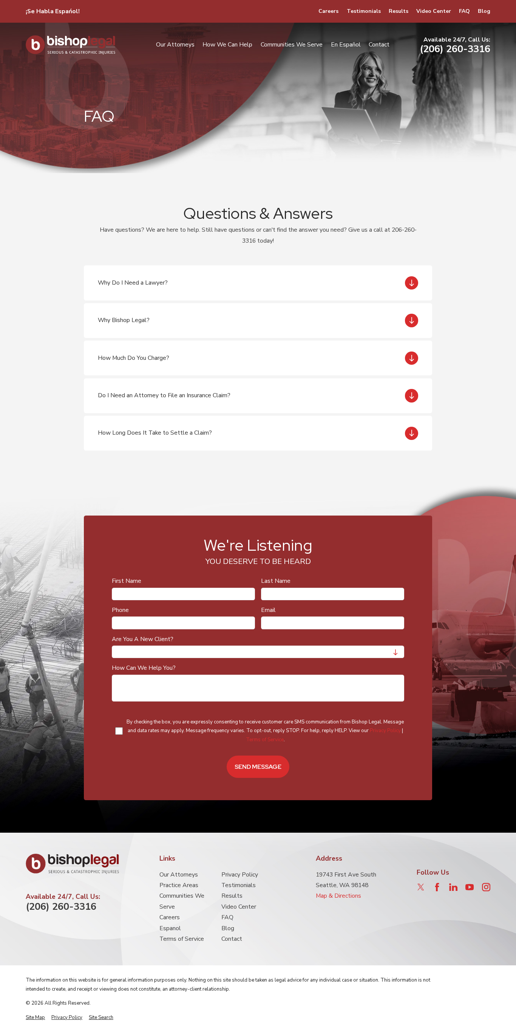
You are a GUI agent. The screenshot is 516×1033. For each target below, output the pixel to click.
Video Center (433, 11)
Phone (120, 610)
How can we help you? (144, 668)
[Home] (70, 45)
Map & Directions (338, 896)
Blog (484, 11)
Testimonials (364, 11)
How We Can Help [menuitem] (227, 44)
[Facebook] (437, 887)
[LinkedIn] (453, 887)
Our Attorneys (178, 874)
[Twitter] (421, 887)
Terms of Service (265, 739)
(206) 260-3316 (455, 49)
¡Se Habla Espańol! (53, 11)
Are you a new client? (142, 639)
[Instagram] (486, 887)
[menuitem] (35, 1017)
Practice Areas (178, 885)
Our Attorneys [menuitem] (175, 44)
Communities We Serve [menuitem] (292, 44)
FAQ (464, 11)
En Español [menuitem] (346, 44)
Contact (231, 939)
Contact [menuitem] (379, 44)
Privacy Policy (385, 731)
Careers (328, 11)
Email (268, 610)
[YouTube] (469, 887)
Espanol (170, 928)
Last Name (275, 581)
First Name (126, 581)
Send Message (258, 767)
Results (398, 11)
